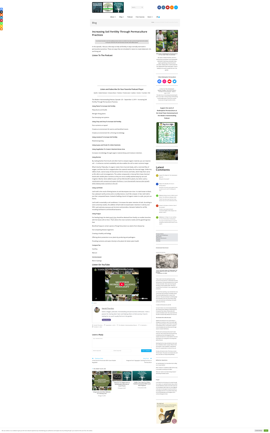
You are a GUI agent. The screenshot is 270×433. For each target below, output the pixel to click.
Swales (98, 145)
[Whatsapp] (1, 23)
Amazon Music (112, 93)
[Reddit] (1, 14)
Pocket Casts (126, 93)
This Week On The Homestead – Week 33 (166, 91)
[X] (1, 12)
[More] (1, 29)
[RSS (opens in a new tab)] (172, 7)
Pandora (119, 93)
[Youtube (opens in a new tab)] (168, 7)
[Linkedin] (1, 17)
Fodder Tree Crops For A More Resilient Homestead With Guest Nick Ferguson (142, 383)
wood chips (112, 217)
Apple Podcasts (103, 93)
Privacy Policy (160, 233)
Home (152, 22)
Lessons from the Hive (160, 252)
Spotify (96, 93)
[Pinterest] (1, 20)
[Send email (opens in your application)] (176, 7)
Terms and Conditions (162, 235)
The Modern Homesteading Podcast (128, 325)
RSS (149, 93)
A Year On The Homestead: (167, 89)
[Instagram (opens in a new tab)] (163, 7)
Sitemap (158, 241)
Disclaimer (159, 236)
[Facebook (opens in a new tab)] (159, 7)
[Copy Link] (1, 26)
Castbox (133, 93)
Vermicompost (96, 257)
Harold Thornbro (108, 308)
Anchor (139, 93)
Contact (158, 239)
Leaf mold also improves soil (104, 207)
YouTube (144, 93)
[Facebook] (1, 9)
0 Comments (143, 325)
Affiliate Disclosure (161, 238)
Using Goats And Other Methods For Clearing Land (101, 392)
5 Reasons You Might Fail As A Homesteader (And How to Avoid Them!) (122, 384)
